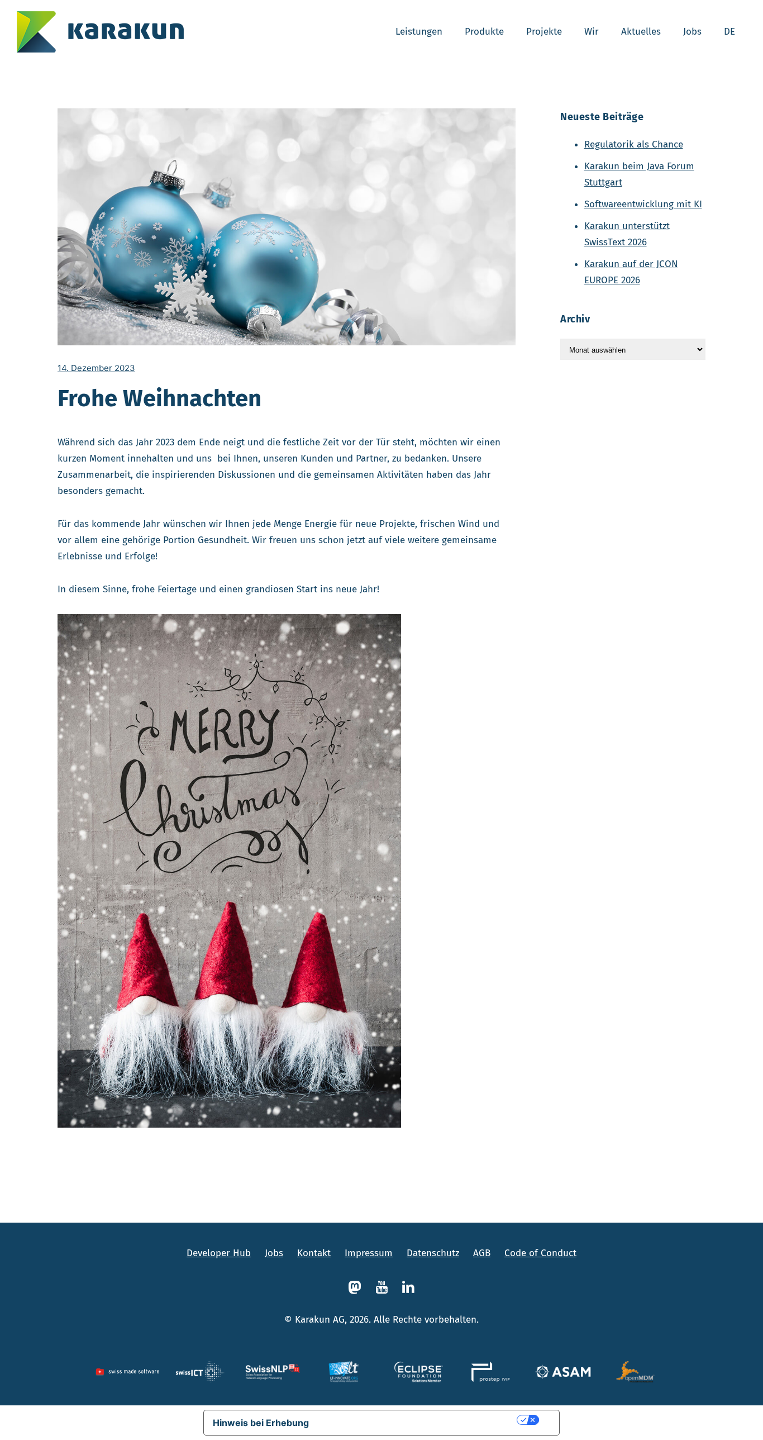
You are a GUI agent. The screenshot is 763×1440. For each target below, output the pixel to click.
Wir (591, 31)
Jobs (692, 31)
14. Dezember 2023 (96, 368)
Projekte (544, 31)
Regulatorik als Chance (633, 144)
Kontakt (314, 1253)
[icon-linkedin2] (408, 1287)
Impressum (369, 1253)
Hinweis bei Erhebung (261, 1422)
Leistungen (418, 31)
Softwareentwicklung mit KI (643, 204)
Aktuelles (641, 31)
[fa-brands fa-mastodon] (357, 1288)
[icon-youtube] (384, 1287)
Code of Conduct (540, 1253)
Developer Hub (219, 1253)
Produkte (484, 31)
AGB (481, 1253)
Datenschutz (433, 1253)
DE (729, 31)
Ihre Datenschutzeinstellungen (418, 1419)
